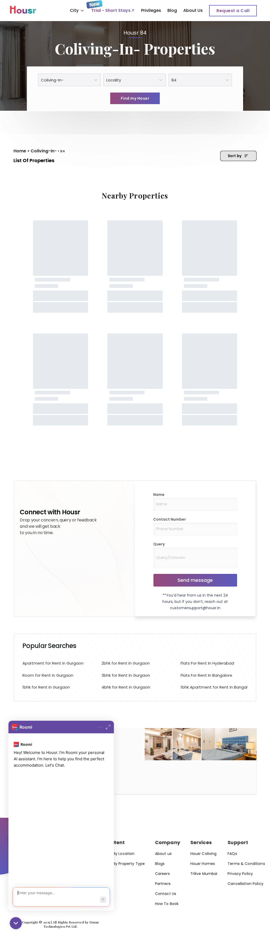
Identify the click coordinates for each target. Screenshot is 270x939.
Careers (162, 873)
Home (19, 151)
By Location (124, 853)
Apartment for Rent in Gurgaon (53, 663)
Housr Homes (202, 863)
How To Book (167, 903)
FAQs (232, 853)
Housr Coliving (203, 853)
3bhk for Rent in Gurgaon (126, 675)
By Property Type (129, 863)
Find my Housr (135, 98)
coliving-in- (44, 151)
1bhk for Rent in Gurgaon (46, 687)
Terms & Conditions (246, 863)
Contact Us (165, 893)
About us (163, 853)
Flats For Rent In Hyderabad (207, 663)
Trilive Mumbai (204, 873)
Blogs (160, 863)
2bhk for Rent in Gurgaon (126, 663)
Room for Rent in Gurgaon (47, 675)
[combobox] (41, 80)
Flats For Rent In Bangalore (206, 675)
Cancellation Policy (245, 883)
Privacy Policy (240, 873)
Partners (163, 883)
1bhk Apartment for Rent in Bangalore (212, 687)
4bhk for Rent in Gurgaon (126, 687)
